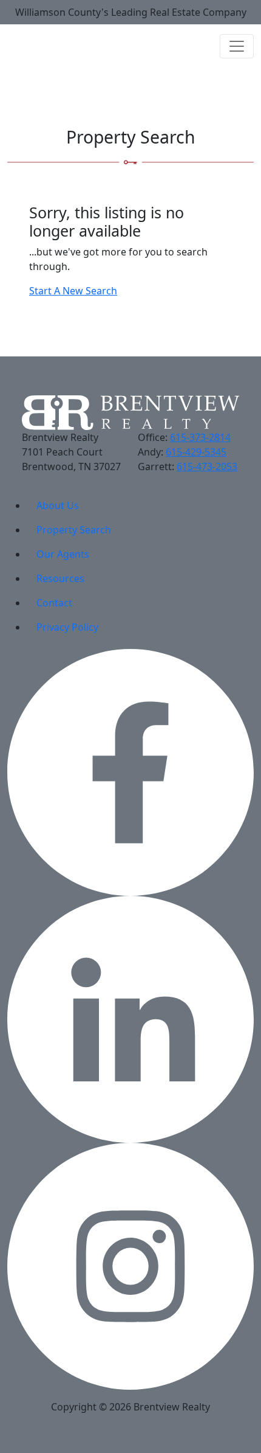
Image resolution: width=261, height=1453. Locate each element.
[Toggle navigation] (237, 46)
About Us (57, 505)
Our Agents (62, 554)
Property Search (73, 529)
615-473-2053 (207, 466)
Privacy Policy (67, 627)
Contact (54, 602)
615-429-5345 (196, 452)
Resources (60, 578)
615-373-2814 (200, 437)
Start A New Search (73, 290)
